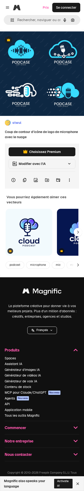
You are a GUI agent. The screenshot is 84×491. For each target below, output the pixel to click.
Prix (46, 7)
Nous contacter (18, 454)
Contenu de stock (18, 387)
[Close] (77, 484)
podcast (15, 265)
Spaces (10, 358)
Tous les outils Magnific (22, 415)
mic (58, 265)
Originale (30, 40)
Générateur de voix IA (21, 381)
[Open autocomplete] (10, 20)
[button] (42, 330)
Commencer (15, 427)
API (7, 404)
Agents (16, 398)
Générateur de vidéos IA (23, 375)
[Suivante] (78, 232)
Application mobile (18, 410)
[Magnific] (42, 292)
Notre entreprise (19, 440)
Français (42, 330)
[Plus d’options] (69, 180)
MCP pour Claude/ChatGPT (32, 392)
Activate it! (63, 483)
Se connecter (66, 7)
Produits (12, 349)
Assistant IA (13, 364)
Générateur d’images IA (22, 370)
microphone (38, 265)
